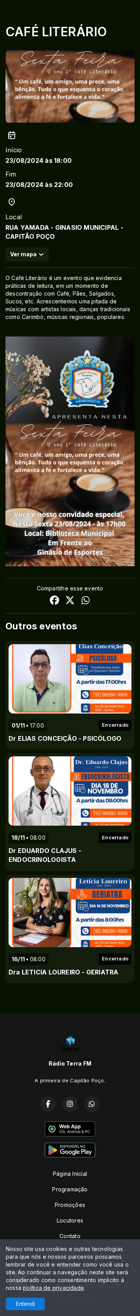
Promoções (70, 1204)
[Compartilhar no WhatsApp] (85, 601)
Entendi (25, 1303)
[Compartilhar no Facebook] (54, 601)
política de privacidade (53, 1287)
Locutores (70, 1220)
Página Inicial (70, 1173)
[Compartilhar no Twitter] (70, 601)
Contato (70, 1236)
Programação (70, 1189)
